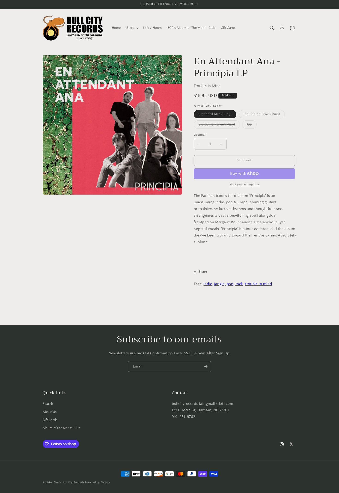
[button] (132, 28)
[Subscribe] (206, 366)
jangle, (220, 284)
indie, (208, 284)
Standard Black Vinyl (217, 115)
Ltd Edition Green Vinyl (219, 126)
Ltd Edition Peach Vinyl (264, 115)
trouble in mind (258, 284)
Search (48, 404)
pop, (230, 284)
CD (252, 126)
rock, (239, 284)
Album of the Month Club (62, 428)
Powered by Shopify (97, 482)
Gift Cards (50, 420)
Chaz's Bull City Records (69, 482)
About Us (50, 412)
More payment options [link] (244, 184)
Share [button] (202, 272)
